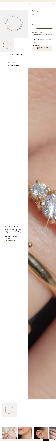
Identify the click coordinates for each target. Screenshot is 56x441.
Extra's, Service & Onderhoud (13, 65)
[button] (18, 5)
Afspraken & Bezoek (11, 62)
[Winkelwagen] (54, 3)
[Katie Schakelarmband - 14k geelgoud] (9, 409)
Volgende (55, 437)
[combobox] (39, 440)
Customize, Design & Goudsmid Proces (15, 54)
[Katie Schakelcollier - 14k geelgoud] (34, 48)
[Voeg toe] (51, 49)
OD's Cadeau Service (11, 57)
